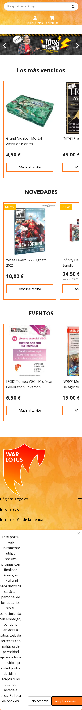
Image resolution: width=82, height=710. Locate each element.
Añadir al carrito (30, 167)
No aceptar (40, 701)
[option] (41, 44)
